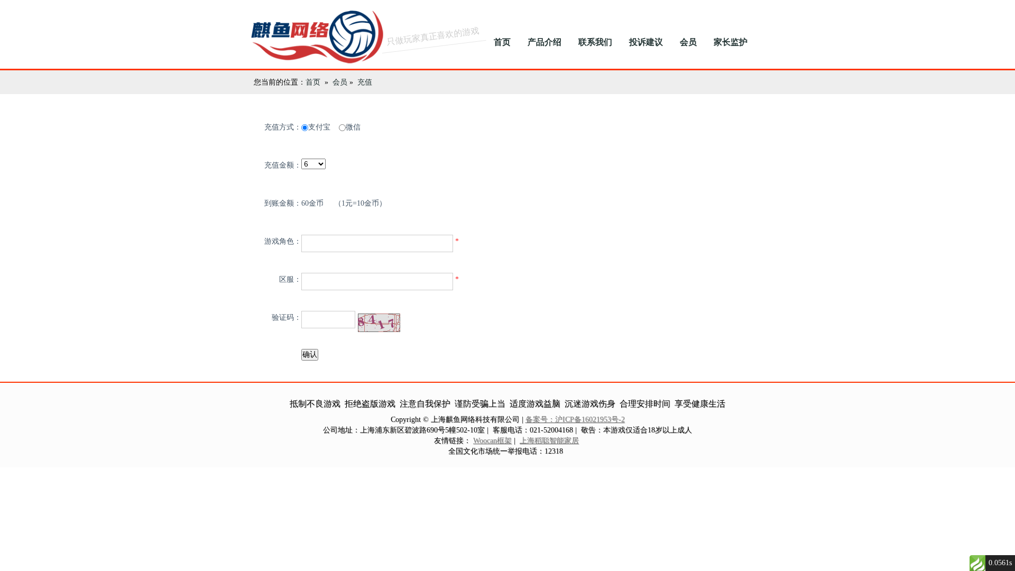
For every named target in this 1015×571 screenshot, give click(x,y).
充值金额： (282, 165)
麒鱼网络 (312, 34)
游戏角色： (282, 241)
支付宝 (319, 127)
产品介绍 (544, 42)
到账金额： (282, 203)
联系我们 (595, 42)
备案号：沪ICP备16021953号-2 (575, 419)
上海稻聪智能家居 (549, 441)
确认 (309, 354)
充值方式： (282, 127)
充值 (364, 82)
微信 (353, 127)
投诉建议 (646, 42)
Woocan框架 (492, 441)
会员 (688, 42)
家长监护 (731, 42)
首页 (502, 42)
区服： (290, 279)
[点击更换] (379, 323)
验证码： (286, 317)
